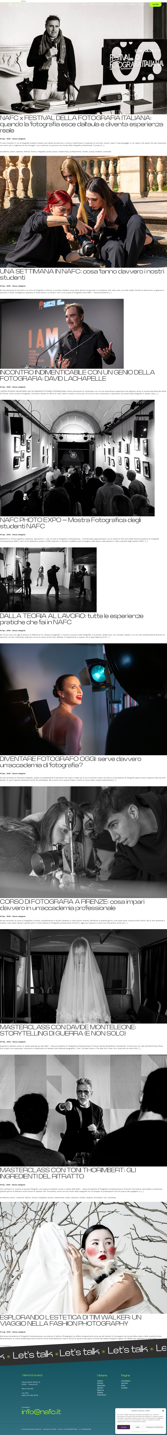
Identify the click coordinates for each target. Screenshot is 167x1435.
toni (105, 1198)
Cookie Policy (136, 1431)
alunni (12, 1198)
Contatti (141, 4)
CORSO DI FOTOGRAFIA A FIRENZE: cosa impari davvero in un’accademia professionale (72, 905)
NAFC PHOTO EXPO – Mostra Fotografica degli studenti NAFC (70, 523)
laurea (49, 152)
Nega (137, 1427)
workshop (112, 1198)
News (123, 1385)
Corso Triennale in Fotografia (102, 4)
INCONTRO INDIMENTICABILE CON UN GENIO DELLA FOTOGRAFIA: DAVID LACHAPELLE (77, 375)
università (107, 152)
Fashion (100, 1381)
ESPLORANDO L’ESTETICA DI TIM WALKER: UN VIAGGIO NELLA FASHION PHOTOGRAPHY (70, 1320)
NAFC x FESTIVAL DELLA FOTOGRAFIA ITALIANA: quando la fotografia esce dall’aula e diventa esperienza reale (81, 124)
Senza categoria (18, 139)
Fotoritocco (101, 1395)
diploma (19, 152)
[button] (163, 1411)
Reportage (101, 1385)
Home (84, 4)
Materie (132, 4)
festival (27, 152)
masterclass (63, 152)
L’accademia (125, 1381)
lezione (50, 1198)
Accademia (121, 4)
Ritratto (100, 1383)
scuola (91, 152)
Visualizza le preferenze (154, 1427)
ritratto (85, 152)
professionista (75, 152)
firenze (34, 152)
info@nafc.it (41, 1411)
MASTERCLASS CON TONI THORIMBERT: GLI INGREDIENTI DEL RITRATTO (68, 1173)
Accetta (123, 1427)
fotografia (41, 152)
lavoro (55, 152)
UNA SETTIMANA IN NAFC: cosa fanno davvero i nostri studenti (82, 274)
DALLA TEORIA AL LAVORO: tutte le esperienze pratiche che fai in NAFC (71, 619)
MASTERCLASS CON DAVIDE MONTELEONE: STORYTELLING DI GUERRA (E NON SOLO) (68, 1030)
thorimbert (98, 1198)
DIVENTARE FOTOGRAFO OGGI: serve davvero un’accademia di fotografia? (70, 762)
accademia (4, 152)
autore (12, 152)
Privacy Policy (144, 1431)
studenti (98, 152)
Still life (100, 1388)
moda (67, 1198)
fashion (28, 1198)
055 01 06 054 (27, 1389)
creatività (20, 1198)
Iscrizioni (124, 1383)
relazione (74, 1198)
